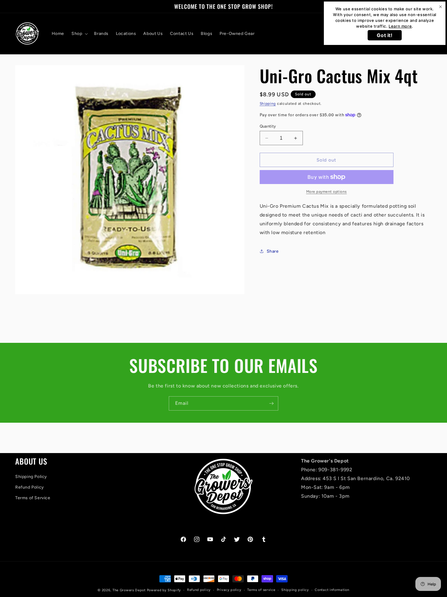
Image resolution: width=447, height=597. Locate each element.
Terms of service (261, 590)
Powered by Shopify (164, 590)
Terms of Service (32, 497)
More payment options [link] (326, 191)
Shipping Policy (31, 476)
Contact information (332, 590)
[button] (79, 33)
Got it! (384, 35)
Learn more (400, 26)
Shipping (268, 103)
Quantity (268, 126)
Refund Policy (29, 487)
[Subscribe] (271, 403)
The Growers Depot (129, 590)
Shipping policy (295, 590)
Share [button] (273, 251)
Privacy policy (229, 590)
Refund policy (199, 590)
